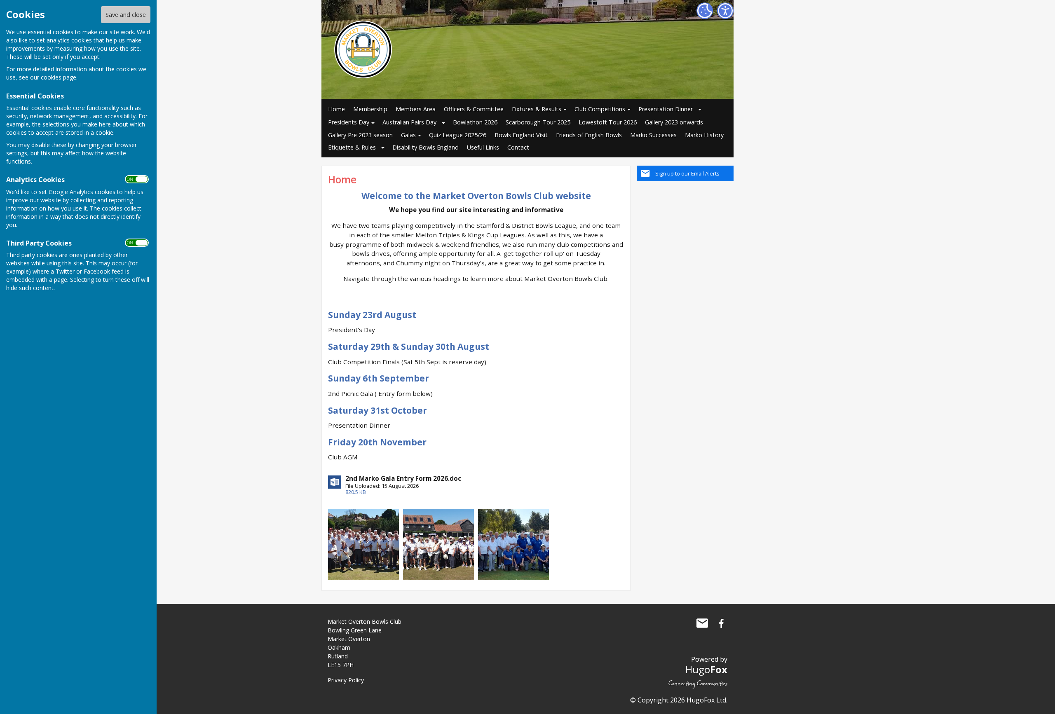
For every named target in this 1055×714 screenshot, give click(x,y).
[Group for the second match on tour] (438, 544)
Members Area (416, 109)
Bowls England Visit (521, 135)
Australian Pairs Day (409, 122)
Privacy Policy (346, 680)
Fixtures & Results (536, 109)
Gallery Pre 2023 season (360, 135)
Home (336, 109)
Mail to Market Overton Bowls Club (702, 623)
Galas (408, 135)
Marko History (704, 135)
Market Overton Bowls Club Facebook (721, 623)
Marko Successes (653, 135)
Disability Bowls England (425, 147)
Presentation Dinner (665, 109)
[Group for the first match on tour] (363, 544)
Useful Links (483, 147)
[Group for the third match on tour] (513, 544)
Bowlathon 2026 (475, 122)
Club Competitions (599, 109)
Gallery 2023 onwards (674, 122)
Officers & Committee (474, 109)
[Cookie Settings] (704, 10)
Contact (518, 147)
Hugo (706, 669)
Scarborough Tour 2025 (538, 122)
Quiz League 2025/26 (457, 135)
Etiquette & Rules (352, 147)
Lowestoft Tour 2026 (608, 122)
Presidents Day (348, 122)
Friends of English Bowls (589, 135)
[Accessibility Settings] (725, 10)
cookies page (58, 77)
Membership (370, 109)
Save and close (126, 15)
